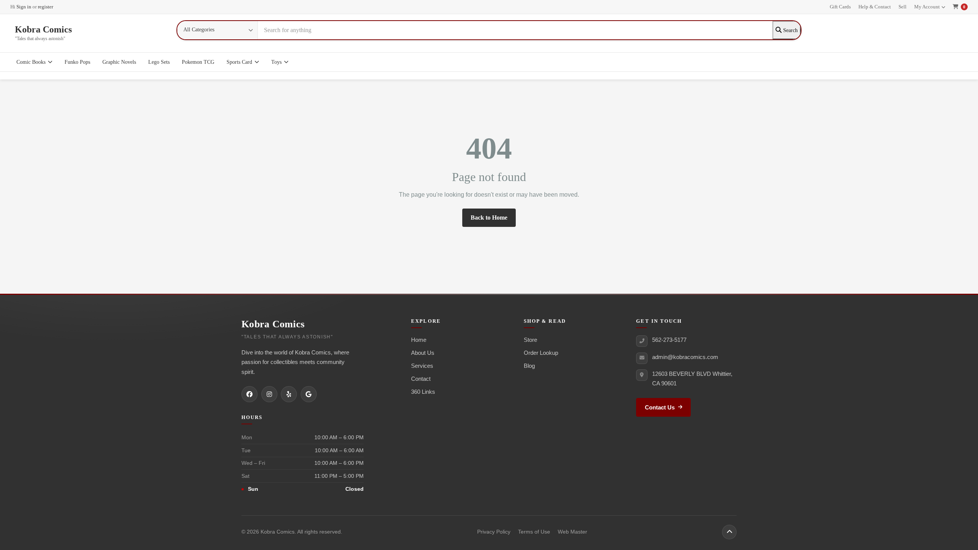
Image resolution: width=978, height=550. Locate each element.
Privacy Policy (493, 532)
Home (418, 339)
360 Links (423, 391)
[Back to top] (729, 532)
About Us (422, 352)
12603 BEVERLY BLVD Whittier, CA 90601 (692, 378)
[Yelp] (289, 394)
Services (422, 365)
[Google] (309, 394)
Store (530, 339)
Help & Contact (874, 7)
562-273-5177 (669, 339)
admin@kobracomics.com (685, 357)
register (45, 7)
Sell (903, 7)
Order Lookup (541, 352)
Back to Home (489, 217)
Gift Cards (840, 7)
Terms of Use (534, 532)
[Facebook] (249, 394)
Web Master (572, 532)
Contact (421, 378)
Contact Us (660, 407)
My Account (927, 7)
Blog (529, 365)
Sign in (23, 7)
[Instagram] (269, 394)
